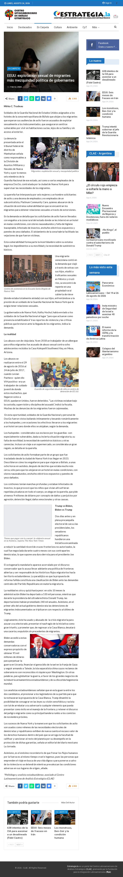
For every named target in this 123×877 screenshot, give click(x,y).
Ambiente (72, 27)
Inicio (10, 27)
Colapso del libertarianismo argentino (110, 351)
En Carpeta (43, 27)
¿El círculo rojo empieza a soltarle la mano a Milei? (101, 189)
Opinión (36, 812)
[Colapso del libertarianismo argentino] (93, 352)
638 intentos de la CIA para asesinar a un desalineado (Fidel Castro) (102, 77)
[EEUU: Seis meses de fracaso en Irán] (41, 817)
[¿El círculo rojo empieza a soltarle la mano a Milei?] (102, 171)
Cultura (58, 27)
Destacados (25, 27)
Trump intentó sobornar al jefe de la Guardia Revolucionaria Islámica (102, 132)
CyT (85, 27)
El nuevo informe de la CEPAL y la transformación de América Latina (102, 333)
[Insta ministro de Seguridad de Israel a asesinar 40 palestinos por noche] (93, 309)
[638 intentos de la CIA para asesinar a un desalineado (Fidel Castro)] (17, 817)
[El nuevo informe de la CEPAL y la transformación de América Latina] (93, 331)
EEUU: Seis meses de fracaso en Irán (110, 95)
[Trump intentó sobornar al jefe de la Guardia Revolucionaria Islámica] (93, 130)
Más (94, 27)
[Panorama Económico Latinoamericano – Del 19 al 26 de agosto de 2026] (93, 286)
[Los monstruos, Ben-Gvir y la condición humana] (64, 817)
